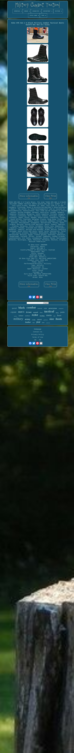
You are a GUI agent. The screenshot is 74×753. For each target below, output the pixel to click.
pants (62, 312)
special (14, 308)
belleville (40, 308)
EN (35, 340)
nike (35, 315)
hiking (57, 312)
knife (34, 322)
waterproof (61, 308)
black (21, 307)
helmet (21, 316)
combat (31, 307)
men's (21, 311)
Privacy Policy (37, 334)
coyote (13, 312)
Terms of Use (37, 337)
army (27, 319)
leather (28, 322)
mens (49, 315)
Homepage (37, 329)
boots (59, 318)
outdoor (27, 316)
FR (40, 340)
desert (39, 319)
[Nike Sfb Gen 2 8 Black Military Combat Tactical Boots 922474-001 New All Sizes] (37, 35)
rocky (33, 319)
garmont (46, 319)
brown (28, 312)
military (18, 318)
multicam (48, 322)
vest (54, 316)
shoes (41, 312)
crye (45, 308)
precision (53, 308)
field (38, 322)
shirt (43, 322)
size (51, 318)
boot (59, 315)
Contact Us (37, 332)
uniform (15, 316)
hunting (42, 316)
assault (35, 312)
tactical (49, 311)
